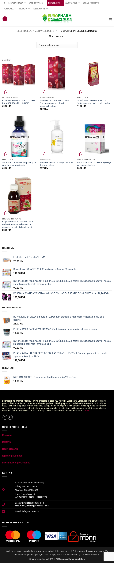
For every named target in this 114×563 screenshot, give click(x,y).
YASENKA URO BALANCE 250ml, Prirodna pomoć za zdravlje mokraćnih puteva (54, 103)
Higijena (23, 9)
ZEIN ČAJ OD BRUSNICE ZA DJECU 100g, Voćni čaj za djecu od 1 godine (93, 102)
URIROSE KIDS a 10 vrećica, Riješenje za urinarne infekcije (94, 164)
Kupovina (7, 435)
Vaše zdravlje (36, 3)
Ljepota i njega (15, 3)
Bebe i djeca (54, 3)
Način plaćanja (10, 449)
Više (87, 410)
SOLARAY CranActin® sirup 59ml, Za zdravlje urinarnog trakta (19, 164)
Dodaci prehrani (91, 3)
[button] (5, 18)
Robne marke (39, 9)
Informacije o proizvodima (16, 462)
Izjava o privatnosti (12, 455)
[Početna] (4, 3)
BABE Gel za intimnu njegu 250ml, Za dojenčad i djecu (56, 164)
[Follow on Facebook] (5, 417)
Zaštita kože (71, 3)
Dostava (6, 442)
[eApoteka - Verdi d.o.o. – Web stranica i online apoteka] (57, 18)
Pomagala (9, 9)
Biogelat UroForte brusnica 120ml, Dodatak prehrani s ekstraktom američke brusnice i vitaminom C (18, 224)
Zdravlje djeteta (46, 31)
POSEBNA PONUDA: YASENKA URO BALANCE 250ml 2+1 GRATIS (18, 102)
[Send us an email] (10, 417)
